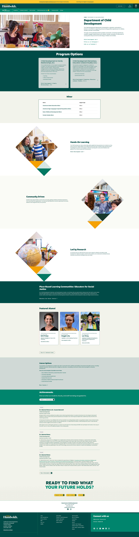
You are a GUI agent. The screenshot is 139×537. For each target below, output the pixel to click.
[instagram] (71, 509)
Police (73, 522)
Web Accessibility (44, 517)
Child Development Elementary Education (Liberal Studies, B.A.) (84, 80)
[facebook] (68, 509)
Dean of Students (75, 517)
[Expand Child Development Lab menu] (48, 10)
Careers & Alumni (24, 10)
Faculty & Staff (55, 10)
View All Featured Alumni (47, 352)
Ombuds (73, 529)
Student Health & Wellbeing (77, 525)
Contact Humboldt (98, 521)
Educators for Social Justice (47, 298)
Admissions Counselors (99, 519)
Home (85, 17)
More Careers (43, 385)
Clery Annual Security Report (78, 527)
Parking (73, 520)
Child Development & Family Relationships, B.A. (49, 84)
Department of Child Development (69, 503)
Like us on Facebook (89, 44)
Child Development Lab (90, 39)
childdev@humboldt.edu (69, 507)
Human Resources (59, 520)
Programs (16, 10)
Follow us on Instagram (90, 41)
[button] (120, 6)
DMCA (41, 520)
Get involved (32, 10)
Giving (61, 10)
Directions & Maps (8, 530)
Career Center (59, 522)
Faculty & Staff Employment (62, 517)
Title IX (42, 522)
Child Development (7, 10)
